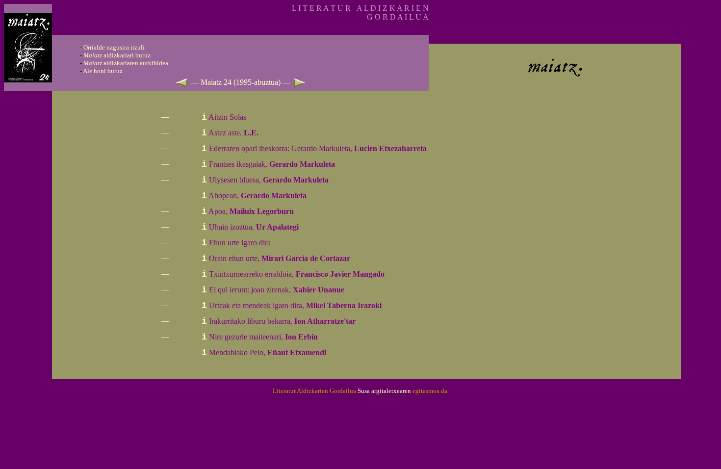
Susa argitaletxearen (384, 390)
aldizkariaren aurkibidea (125, 63)
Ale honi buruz (103, 71)
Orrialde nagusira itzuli (114, 47)
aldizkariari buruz (117, 55)
